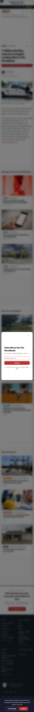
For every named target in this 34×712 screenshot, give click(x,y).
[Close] (28, 335)
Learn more (19, 704)
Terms (22, 367)
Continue (17, 363)
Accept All (23, 708)
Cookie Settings (12, 708)
